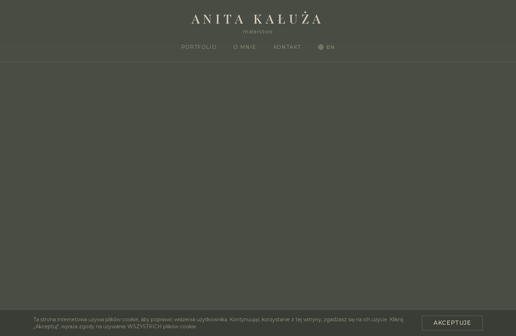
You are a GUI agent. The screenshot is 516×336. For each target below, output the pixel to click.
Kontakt (287, 47)
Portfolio (199, 47)
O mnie (244, 47)
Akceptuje (452, 322)
